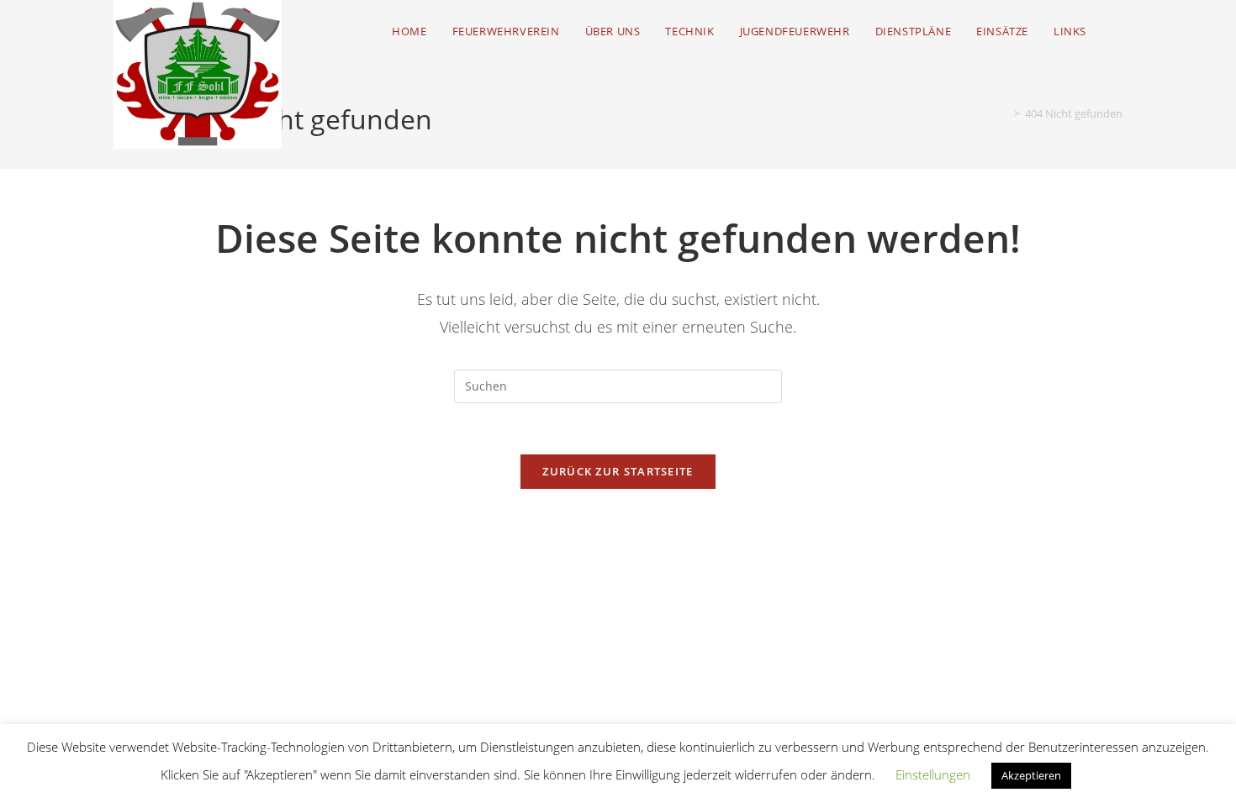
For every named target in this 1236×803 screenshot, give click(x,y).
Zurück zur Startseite (617, 471)
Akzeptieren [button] (1031, 775)
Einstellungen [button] (932, 774)
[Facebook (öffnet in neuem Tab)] (1117, 31)
